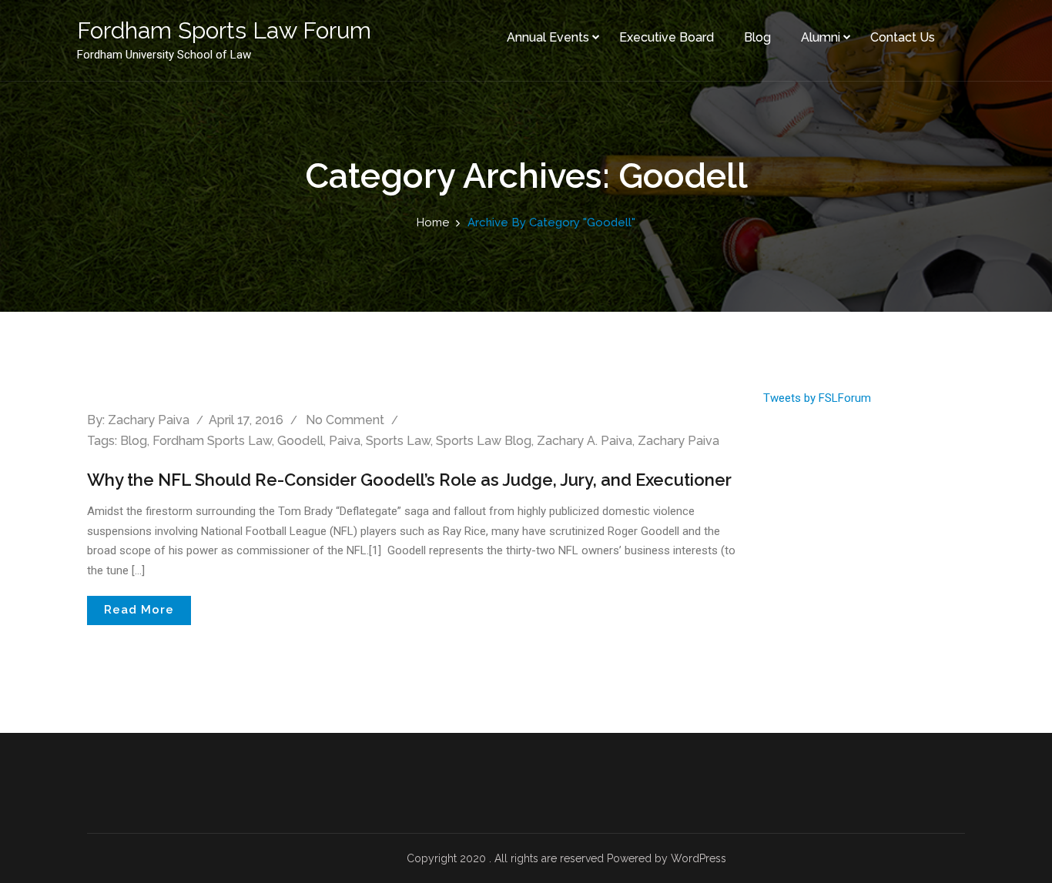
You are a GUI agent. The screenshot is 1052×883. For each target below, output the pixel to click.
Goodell (300, 440)
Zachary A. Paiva (584, 440)
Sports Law (398, 440)
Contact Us (902, 37)
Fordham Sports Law (212, 440)
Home (433, 222)
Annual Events (548, 37)
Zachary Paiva (148, 420)
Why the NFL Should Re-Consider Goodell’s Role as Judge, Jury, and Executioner (409, 480)
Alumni (820, 37)
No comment (345, 420)
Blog (757, 37)
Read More (139, 610)
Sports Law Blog (483, 440)
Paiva (344, 440)
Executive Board (666, 37)
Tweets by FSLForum (817, 398)
